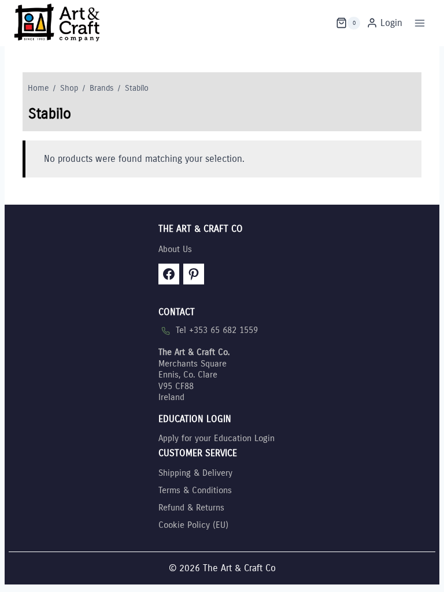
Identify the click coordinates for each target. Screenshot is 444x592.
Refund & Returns (191, 507)
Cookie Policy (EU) (193, 525)
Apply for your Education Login (216, 438)
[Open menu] (419, 23)
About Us (175, 249)
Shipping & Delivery (195, 473)
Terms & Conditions (195, 490)
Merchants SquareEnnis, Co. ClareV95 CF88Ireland (194, 374)
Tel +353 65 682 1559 (217, 330)
